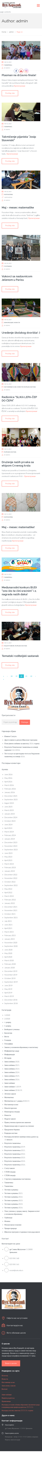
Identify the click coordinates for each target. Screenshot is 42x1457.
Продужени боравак (12, 1129)
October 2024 (9, 821)
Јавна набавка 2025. (12, 1076)
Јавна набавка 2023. (12, 1069)
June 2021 (8, 925)
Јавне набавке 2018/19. (13, 1090)
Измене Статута (10, 736)
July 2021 (8, 921)
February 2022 (10, 899)
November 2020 (10, 942)
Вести (6, 1036)
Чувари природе (10, 1228)
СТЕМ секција (9, 1172)
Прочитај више (12, 154)
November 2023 (10, 846)
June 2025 (8, 807)
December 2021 (10, 907)
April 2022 (8, 892)
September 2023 (11, 849)
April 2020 (8, 957)
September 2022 (11, 885)
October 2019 (9, 978)
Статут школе (9, 1168)
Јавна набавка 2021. (12, 1065)
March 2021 (9, 932)
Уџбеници (8, 1217)
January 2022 (9, 903)
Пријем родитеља (8, 1398)
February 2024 (10, 835)
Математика (8, 194)
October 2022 (9, 882)
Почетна (5, 1376)
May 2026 (8, 778)
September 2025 (11, 799)
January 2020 (9, 967)
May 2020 (8, 953)
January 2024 (9, 839)
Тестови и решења (11, 1190)
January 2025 (9, 814)
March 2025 (9, 810)
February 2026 (10, 789)
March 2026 (9, 785)
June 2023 (8, 853)
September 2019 (11, 982)
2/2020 (7, 1019)
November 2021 (10, 910)
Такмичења (8, 65)
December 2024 (10, 817)
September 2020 (11, 946)
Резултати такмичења (12, 1143)
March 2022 (9, 896)
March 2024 (9, 832)
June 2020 (8, 950)
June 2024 (8, 824)
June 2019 (8, 985)
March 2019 (9, 996)
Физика (7, 1221)
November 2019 (10, 975)
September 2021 (11, 917)
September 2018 (11, 1003)
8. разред (7, 1026)
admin (8, 68)
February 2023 (10, 867)
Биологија (8, 1033)
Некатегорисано (10, 1108)
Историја (7, 1058)
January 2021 (9, 939)
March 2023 (9, 864)
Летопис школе (10, 1094)
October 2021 (9, 914)
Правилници (6, 1401)
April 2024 (8, 828)
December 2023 (10, 842)
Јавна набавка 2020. (12, 1061)
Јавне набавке (9, 1083)
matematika (8, 197)
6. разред (7, 1022)
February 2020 (10, 964)
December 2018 (10, 1000)
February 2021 (10, 935)
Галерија (7, 1040)
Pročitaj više (10, 93)
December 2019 (10, 971)
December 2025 (10, 796)
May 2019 (8, 989)
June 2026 (8, 774)
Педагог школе (9, 645)
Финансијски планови (12, 1225)
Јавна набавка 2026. (12, 1079)
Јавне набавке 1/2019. (12, 1086)
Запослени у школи (8, 1386)
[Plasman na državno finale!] (21, 50)
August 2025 (9, 803)
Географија (8, 266)
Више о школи (11, 1363)
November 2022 (10, 878)
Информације (9, 322)
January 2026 (9, 792)
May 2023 (8, 857)
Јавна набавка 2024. (12, 1072)
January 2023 (9, 871)
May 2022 (8, 889)
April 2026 (8, 781)
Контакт (5, 1389)
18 (11, 676)
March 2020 (9, 960)
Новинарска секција (12, 1112)
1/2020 (7, 1015)
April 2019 (8, 992)
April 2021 (8, 928)
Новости (7, 1115)
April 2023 (8, 860)
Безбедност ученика (11, 1029)
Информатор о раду (11, 1051)
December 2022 (10, 874)
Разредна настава (10, 452)
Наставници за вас (10, 387)
